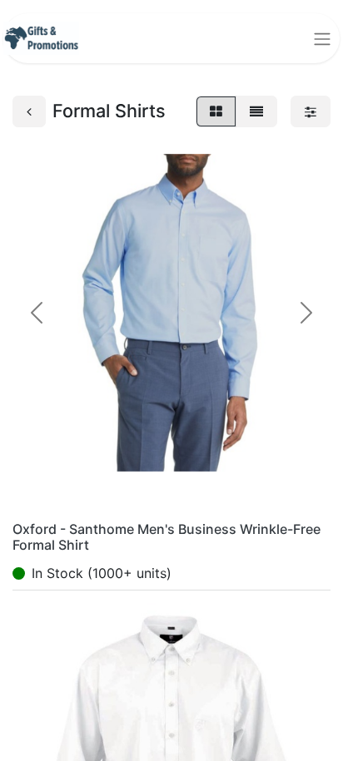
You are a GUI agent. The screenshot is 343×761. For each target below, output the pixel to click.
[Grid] (216, 111)
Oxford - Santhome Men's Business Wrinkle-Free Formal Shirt (166, 537)
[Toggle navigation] (322, 38)
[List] (256, 111)
